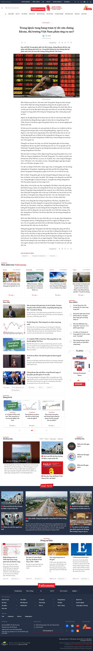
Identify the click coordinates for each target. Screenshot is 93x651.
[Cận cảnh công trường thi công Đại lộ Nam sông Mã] (46, 503)
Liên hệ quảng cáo (48, 630)
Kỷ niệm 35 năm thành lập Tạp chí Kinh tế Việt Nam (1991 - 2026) (34, 560)
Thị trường (49, 13)
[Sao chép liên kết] (68, 42)
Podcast (47, 439)
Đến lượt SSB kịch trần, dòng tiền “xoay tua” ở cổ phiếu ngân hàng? (81, 325)
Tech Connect (57, 1)
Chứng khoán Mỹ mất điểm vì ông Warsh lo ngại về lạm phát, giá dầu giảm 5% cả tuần (44, 373)
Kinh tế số (32, 13)
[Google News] (90, 2)
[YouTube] (84, 2)
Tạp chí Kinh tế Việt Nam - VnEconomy (81, 644)
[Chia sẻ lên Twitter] (62, 42)
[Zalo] (81, 2)
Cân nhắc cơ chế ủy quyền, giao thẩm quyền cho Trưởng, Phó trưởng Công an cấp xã (79, 529)
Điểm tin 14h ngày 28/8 (83, 445)
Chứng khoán (26, 1)
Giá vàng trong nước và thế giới (57, 558)
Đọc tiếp (6, 302)
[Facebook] (75, 2)
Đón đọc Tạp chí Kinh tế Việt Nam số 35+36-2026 (52, 477)
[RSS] (77, 630)
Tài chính (24, 13)
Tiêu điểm (11, 13)
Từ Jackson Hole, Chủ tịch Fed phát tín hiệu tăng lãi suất (44, 357)
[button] (32, 430)
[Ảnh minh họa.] (46, 54)
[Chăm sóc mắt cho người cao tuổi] (12, 518)
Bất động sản (69, 13)
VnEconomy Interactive (81, 557)
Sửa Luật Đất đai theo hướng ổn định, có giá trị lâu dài (52, 457)
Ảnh (3, 616)
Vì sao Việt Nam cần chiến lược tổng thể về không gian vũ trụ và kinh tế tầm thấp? (58, 286)
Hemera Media (26, 643)
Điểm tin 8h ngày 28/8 (83, 466)
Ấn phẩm (79, 351)
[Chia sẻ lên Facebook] (59, 42)
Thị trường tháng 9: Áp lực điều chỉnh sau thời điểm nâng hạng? (81, 342)
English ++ (67, 1)
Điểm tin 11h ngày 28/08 (83, 456)
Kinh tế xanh (41, 13)
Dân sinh (84, 13)
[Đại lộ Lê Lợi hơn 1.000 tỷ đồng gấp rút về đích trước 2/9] (81, 497)
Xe (43, 1)
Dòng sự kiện (46, 541)
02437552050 (39, 627)
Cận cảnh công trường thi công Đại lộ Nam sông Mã (46, 520)
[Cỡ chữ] (25, 42)
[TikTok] (87, 2)
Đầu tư (18, 13)
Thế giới (77, 13)
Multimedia (8, 439)
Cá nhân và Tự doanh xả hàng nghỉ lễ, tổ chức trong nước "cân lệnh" (81, 334)
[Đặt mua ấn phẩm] (87, 7)
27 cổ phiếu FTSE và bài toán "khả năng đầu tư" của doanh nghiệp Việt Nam (44, 340)
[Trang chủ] (5, 14)
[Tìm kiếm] (6, 8)
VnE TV (48, 1)
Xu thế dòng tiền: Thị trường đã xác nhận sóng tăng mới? (44, 323)
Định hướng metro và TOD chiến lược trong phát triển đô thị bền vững (11, 560)
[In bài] (22, 42)
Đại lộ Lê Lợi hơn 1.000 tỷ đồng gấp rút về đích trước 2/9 (80, 507)
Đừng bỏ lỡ (7, 397)
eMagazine (60, 439)
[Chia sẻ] (71, 42)
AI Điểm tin (79, 439)
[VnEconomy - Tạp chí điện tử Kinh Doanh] (46, 585)
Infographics (53, 439)
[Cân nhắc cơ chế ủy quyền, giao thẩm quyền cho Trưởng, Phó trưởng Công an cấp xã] (81, 518)
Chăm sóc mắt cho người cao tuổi (11, 528)
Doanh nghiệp (59, 13)
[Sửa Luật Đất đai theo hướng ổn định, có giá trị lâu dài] (12, 497)
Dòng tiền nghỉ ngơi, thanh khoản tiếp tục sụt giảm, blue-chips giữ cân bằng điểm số (81, 316)
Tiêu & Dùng (36, 1)
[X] (78, 2)
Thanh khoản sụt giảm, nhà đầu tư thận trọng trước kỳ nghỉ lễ (32, 416)
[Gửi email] (65, 42)
